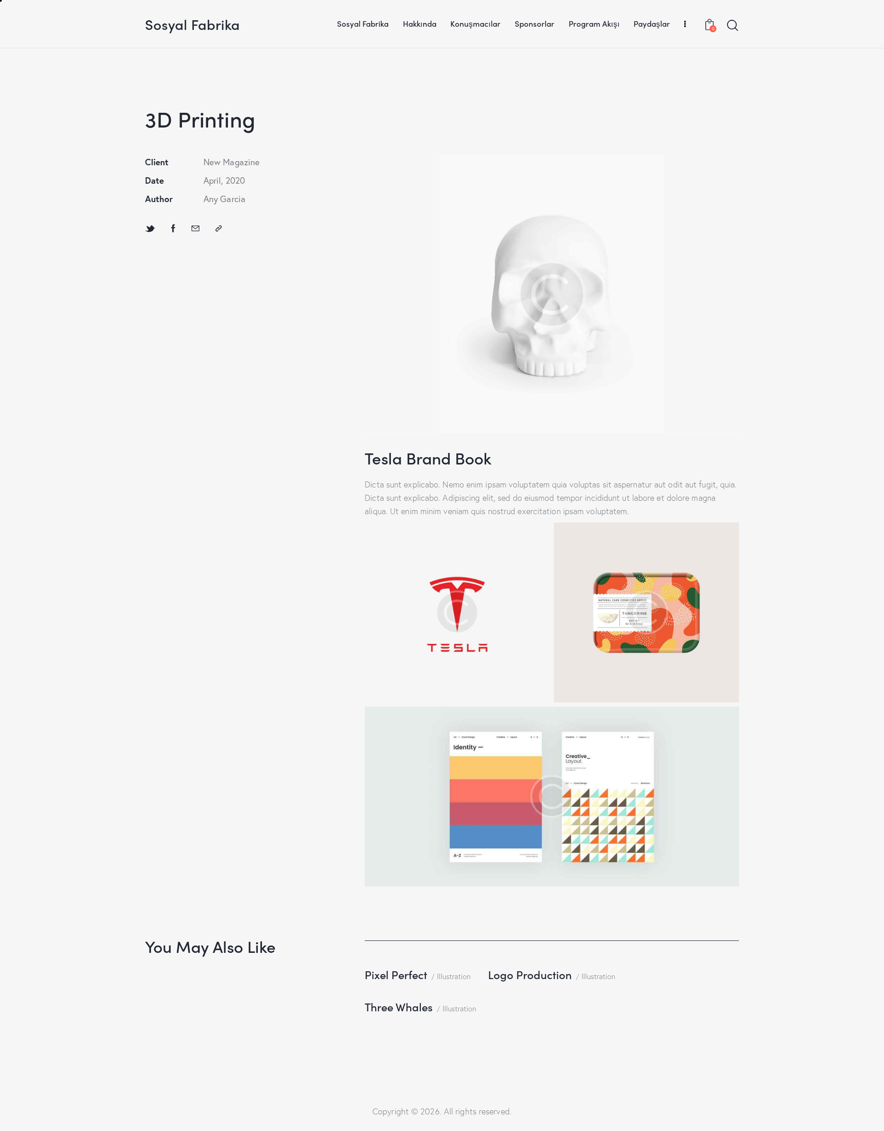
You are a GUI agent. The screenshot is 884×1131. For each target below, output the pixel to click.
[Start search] (732, 25)
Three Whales (399, 1006)
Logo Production (530, 974)
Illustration (454, 976)
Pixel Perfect (396, 974)
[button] (218, 228)
